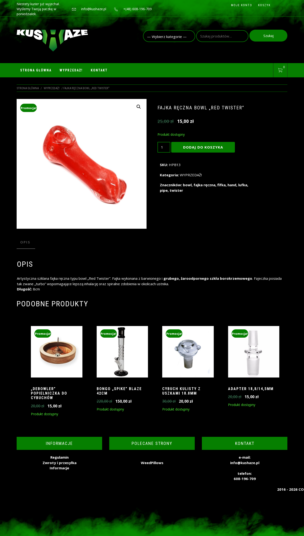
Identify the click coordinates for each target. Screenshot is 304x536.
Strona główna (36, 70)
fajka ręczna (204, 184)
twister (176, 190)
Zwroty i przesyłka (59, 462)
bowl (187, 184)
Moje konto (241, 5)
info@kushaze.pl (93, 9)
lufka (242, 184)
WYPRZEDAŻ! (71, 70)
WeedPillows (152, 462)
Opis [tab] (25, 242)
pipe (164, 190)
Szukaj (268, 35)
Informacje (59, 468)
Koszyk (264, 5)
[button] (138, 107)
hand (232, 184)
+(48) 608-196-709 (137, 9)
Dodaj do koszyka (203, 147)
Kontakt (99, 70)
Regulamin (59, 457)
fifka (221, 184)
